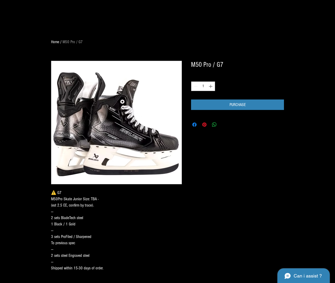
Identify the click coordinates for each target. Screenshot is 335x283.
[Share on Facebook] (194, 124)
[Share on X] (224, 124)
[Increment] (211, 86)
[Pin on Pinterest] (204, 124)
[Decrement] (195, 86)
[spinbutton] (203, 86)
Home (55, 42)
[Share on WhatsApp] (214, 124)
